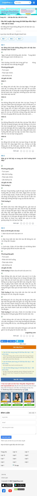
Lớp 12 (15, 452)
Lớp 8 (26, 455)
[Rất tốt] (33, 151)
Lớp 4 (2, 462)
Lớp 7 (2, 458)
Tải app (16, 465)
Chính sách (4, 478)
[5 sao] (36, 344)
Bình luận (12, 341)
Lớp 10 (3, 455)
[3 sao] (32, 344)
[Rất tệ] (21, 151)
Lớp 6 (14, 458)
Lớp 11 (27, 452)
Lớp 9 (14, 455)
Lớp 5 (26, 458)
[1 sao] (28, 344)
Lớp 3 (14, 462)
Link (26, 390)
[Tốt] (30, 151)
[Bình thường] (27, 151)
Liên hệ (3, 474)
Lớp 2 (26, 462)
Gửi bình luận (6, 437)
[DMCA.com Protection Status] (19, 490)
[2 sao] (30, 344)
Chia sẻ (5, 341)
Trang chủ (4, 452)
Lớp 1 (2, 465)
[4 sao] (34, 344)
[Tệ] (24, 151)
